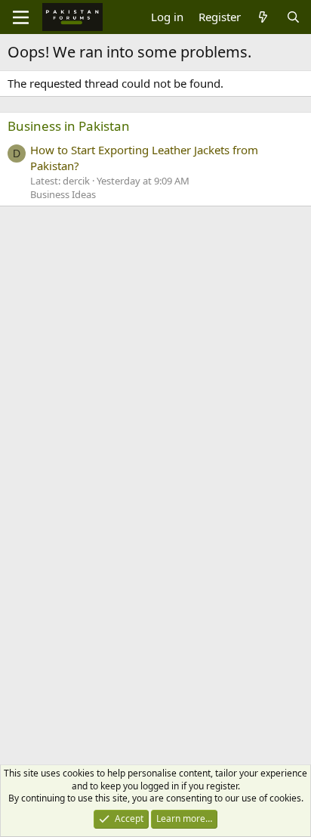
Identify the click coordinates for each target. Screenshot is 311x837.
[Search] (293, 17)
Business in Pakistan (69, 126)
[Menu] (20, 17)
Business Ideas (63, 194)
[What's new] (263, 17)
